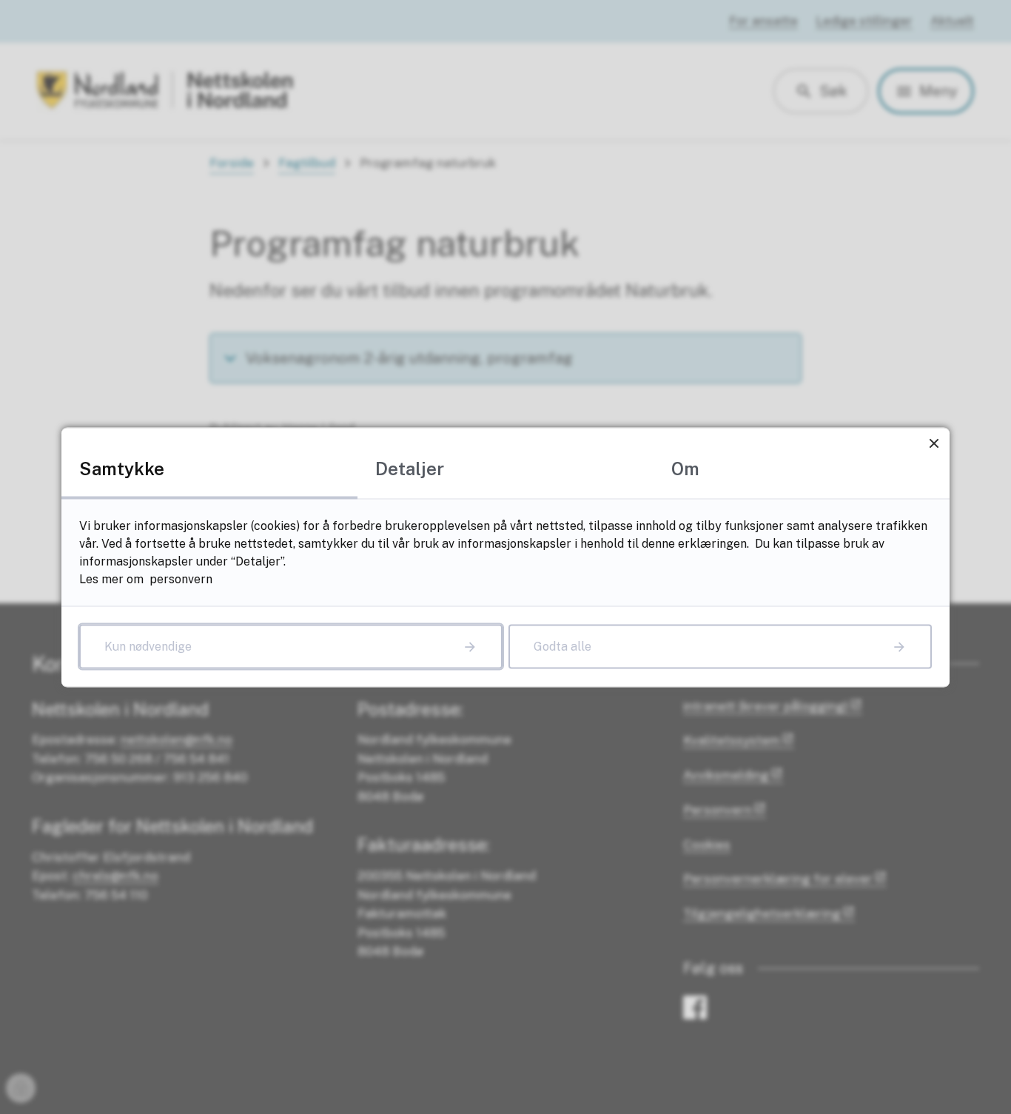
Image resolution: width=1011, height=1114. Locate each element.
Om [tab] (685, 467)
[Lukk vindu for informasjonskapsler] (933, 443)
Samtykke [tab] (121, 467)
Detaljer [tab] (409, 467)
